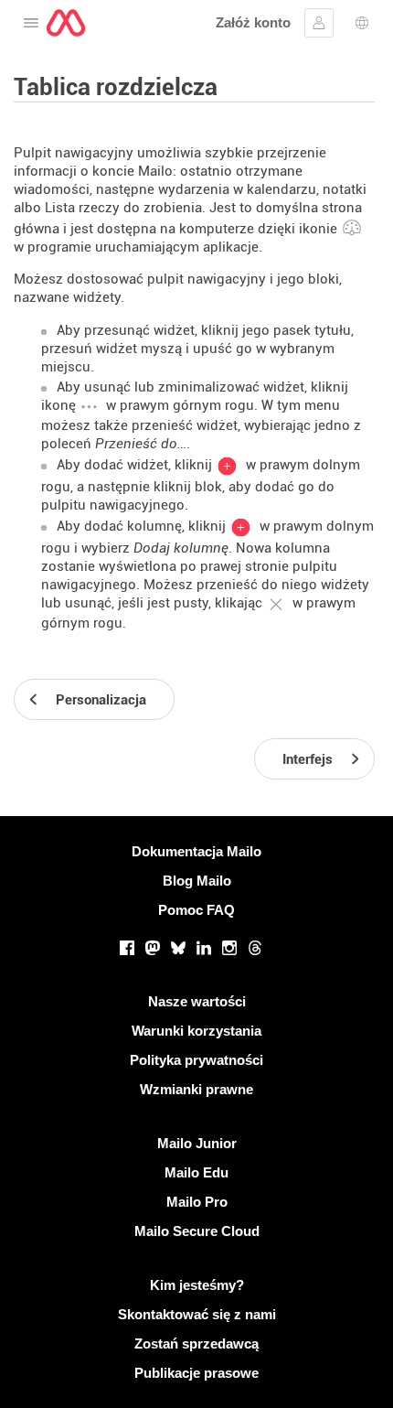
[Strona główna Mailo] (66, 23)
